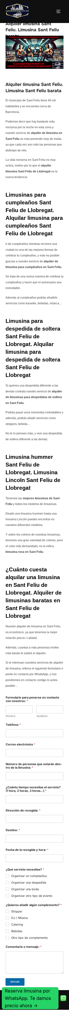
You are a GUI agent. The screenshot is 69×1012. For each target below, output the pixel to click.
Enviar (15, 981)
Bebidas (16, 931)
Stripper (16, 911)
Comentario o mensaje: (24, 947)
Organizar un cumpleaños (29, 876)
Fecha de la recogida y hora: (27, 850)
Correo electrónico (20, 744)
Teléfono (13, 724)
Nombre (10, 715)
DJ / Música (19, 918)
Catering (17, 924)
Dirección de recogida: (23, 810)
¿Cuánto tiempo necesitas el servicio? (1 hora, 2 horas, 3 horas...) (33, 789)
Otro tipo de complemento (29, 938)
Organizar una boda (25, 889)
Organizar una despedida (28, 882)
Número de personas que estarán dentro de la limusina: (34, 765)
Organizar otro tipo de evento (31, 896)
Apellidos (41, 715)
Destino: (13, 830)
